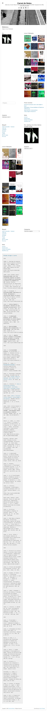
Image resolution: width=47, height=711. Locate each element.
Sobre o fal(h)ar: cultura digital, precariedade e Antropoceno (12, 397)
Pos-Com (4, 136)
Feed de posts (27, 118)
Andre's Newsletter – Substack (8, 126)
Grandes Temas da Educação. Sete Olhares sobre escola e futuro (12, 378)
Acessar (25, 117)
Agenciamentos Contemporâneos (31, 110)
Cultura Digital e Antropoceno (30, 111)
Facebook (4, 130)
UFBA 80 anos (27, 108)
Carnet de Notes (24, 3)
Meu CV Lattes (5, 135)
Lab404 (3, 133)
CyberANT (4, 129)
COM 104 (4, 128)
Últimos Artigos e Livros (10, 255)
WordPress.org (27, 121)
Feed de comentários (28, 119)
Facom (3, 132)
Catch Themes (42, 708)
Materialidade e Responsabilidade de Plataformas (34, 107)
